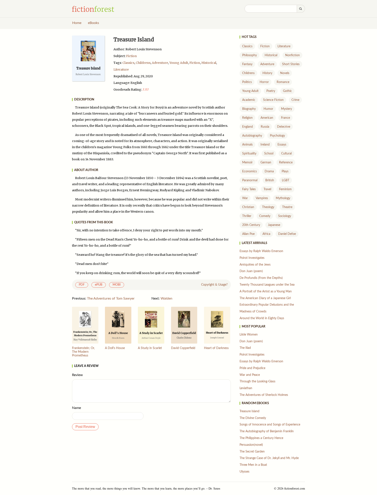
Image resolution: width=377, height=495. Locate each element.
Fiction (131, 56)
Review (77, 375)
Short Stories (291, 64)
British (269, 180)
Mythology (283, 198)
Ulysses (244, 471)
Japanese (274, 225)
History (267, 73)
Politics (247, 82)
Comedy (264, 216)
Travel (267, 189)
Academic (248, 100)
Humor (268, 108)
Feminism (285, 189)
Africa (266, 234)
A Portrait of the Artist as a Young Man (266, 291)
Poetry (270, 91)
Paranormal (249, 180)
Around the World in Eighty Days (262, 318)
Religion (247, 117)
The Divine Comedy (253, 418)
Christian (248, 207)
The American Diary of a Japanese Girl (265, 298)
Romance (283, 82)
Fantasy (247, 64)
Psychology (277, 135)
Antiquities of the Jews (255, 264)
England (247, 126)
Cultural (286, 153)
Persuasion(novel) (251, 444)
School (268, 153)
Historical (208, 63)
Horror (264, 82)
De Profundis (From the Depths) (261, 278)
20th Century (251, 225)
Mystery (286, 108)
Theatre (287, 207)
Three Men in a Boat (253, 464)
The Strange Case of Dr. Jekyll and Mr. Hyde (269, 458)
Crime (295, 100)
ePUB (98, 284)
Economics (249, 171)
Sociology (284, 216)
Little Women (249, 334)
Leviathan (246, 388)
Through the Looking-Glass (257, 381)
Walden (166, 298)
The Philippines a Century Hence (261, 438)
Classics (128, 63)
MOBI (117, 284)
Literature (121, 69)
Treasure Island (249, 411)
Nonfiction (292, 55)
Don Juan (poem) (251, 271)
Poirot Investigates (252, 257)
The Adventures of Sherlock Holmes (264, 395)
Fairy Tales (249, 189)
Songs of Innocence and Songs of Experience (270, 424)
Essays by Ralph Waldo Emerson (261, 251)
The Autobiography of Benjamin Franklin (267, 431)
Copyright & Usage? (214, 284)
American (266, 117)
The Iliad (245, 347)
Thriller (246, 216)
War (245, 198)
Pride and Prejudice (252, 368)
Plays (285, 171)
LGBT (285, 180)
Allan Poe (248, 234)
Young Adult (178, 63)
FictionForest (93, 9)
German (265, 162)
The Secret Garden (252, 451)
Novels (284, 73)
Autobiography (252, 135)
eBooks (93, 23)
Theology (268, 207)
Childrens (143, 63)
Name (76, 408)
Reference (286, 162)
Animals (247, 144)
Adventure (160, 63)
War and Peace (250, 374)
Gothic (287, 91)
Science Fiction (273, 100)
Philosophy (249, 55)
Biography (249, 108)
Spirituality (249, 153)
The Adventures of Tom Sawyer (111, 298)
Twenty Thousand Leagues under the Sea (267, 284)
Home (76, 23)
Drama (269, 171)
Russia (265, 126)
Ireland (265, 144)
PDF (82, 284)
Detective (283, 126)
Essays (282, 144)
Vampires (262, 198)
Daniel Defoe (287, 234)
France (285, 117)
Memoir (247, 162)
